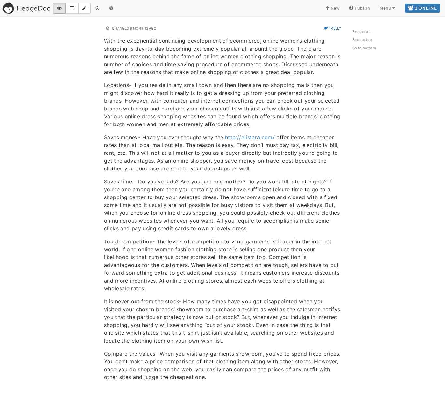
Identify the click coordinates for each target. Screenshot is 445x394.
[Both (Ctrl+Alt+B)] (71, 8)
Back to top (362, 39)
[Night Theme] (98, 8)
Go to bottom (364, 47)
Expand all (361, 31)
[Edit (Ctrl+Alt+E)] (84, 8)
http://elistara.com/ (250, 137)
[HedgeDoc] (26, 8)
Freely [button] (334, 28)
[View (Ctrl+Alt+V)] (59, 8)
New (334, 8)
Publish (361, 8)
